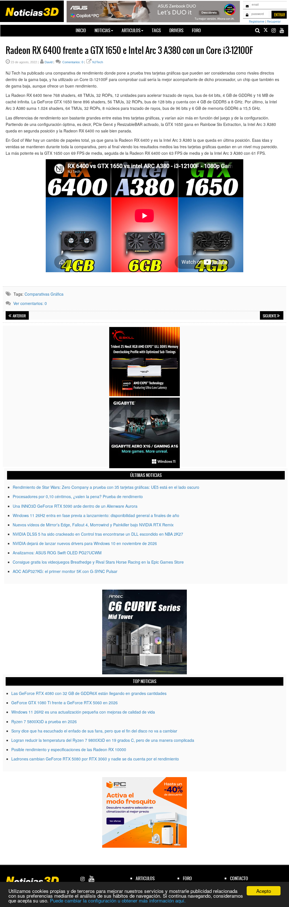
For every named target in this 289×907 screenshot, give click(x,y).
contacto (239, 878)
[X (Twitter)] (265, 30)
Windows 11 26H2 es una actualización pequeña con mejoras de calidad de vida (83, 712)
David (48, 62)
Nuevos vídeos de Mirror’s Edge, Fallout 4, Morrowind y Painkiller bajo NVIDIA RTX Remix (93, 524)
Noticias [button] (102, 30)
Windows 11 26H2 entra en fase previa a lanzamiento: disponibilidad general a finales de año (96, 515)
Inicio (83, 30)
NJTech (97, 62)
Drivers (176, 30)
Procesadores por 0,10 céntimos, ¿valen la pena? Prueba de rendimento (78, 496)
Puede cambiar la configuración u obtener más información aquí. (118, 900)
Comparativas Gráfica (44, 294)
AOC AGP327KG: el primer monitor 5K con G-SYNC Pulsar (65, 571)
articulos (145, 878)
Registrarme (256, 21)
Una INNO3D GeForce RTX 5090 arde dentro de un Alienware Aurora (75, 506)
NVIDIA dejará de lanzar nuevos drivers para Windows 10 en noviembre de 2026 (85, 543)
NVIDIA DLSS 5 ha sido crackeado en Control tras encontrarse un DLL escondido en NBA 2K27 (98, 534)
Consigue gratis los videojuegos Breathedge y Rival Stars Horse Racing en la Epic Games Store (98, 562)
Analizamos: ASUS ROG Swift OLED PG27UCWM (57, 552)
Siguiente (270, 316)
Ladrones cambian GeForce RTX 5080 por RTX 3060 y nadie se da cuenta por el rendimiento (95, 759)
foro (187, 878)
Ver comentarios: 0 (30, 303)
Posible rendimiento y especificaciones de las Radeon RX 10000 (68, 749)
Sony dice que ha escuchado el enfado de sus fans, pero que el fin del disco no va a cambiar (94, 731)
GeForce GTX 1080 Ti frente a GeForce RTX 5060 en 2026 (64, 702)
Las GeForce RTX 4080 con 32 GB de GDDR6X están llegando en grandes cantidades (89, 693)
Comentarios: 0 (72, 62)
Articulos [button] (131, 30)
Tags (156, 30)
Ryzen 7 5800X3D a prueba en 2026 (44, 721)
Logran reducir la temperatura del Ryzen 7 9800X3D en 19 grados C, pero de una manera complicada (102, 740)
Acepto (263, 890)
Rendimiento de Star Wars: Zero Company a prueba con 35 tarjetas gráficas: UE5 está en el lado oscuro (106, 487)
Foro (196, 30)
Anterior (19, 316)
